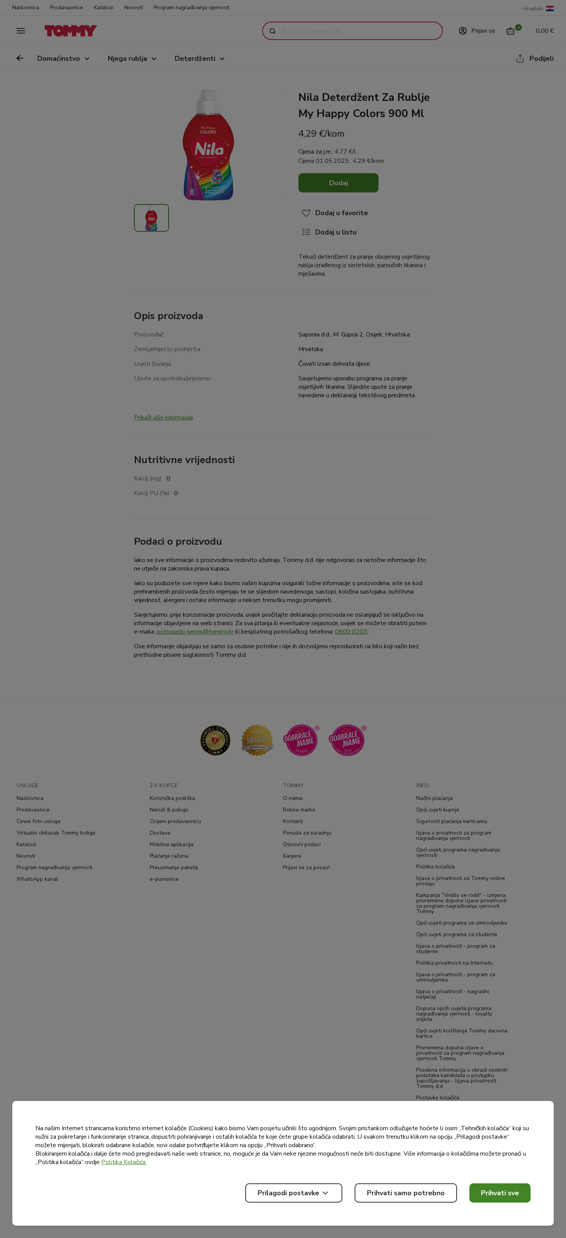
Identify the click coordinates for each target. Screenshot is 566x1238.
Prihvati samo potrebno (406, 1193)
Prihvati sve (500, 1193)
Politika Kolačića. (124, 1162)
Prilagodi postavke (288, 1193)
